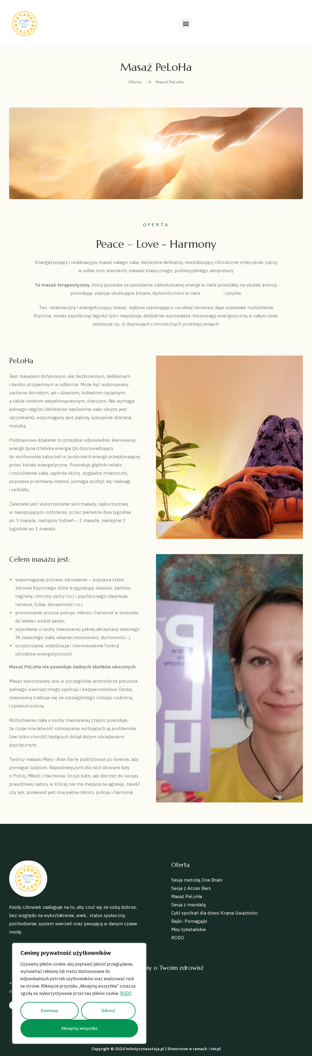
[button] (186, 24)
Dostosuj (49, 1010)
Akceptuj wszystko (79, 1028)
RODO (126, 993)
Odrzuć (108, 1010)
